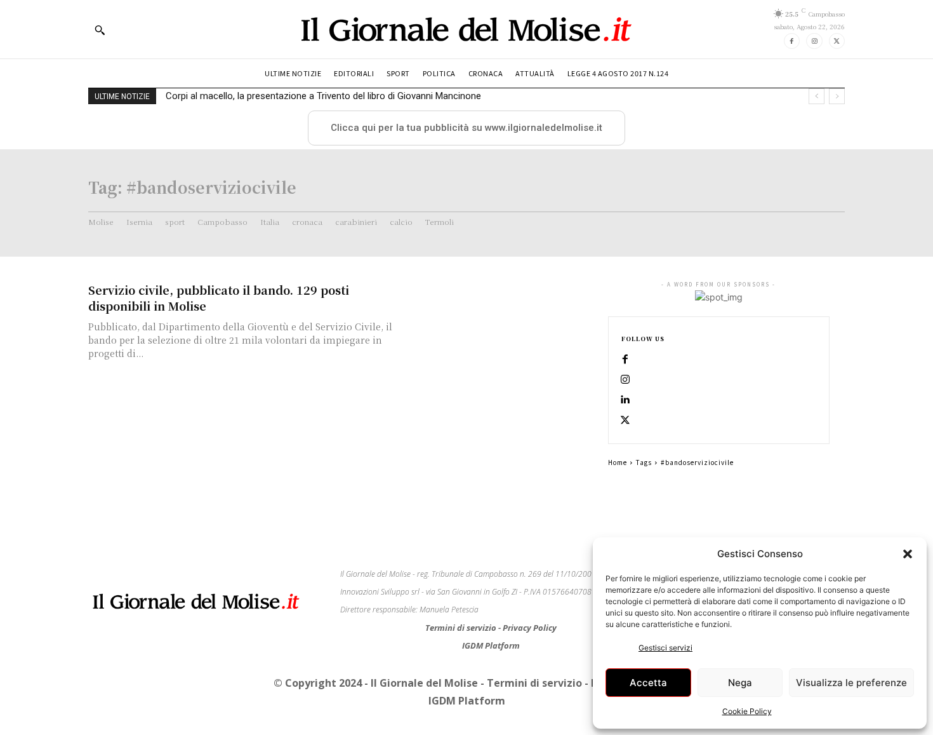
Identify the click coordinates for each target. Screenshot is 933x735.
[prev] (816, 96)
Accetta (648, 683)
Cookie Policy (747, 711)
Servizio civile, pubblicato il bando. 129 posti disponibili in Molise (218, 297)
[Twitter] (837, 41)
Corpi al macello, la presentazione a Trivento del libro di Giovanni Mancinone (323, 96)
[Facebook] (792, 41)
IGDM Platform (491, 645)
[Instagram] (814, 41)
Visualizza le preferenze (851, 683)
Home (617, 462)
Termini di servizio (461, 627)
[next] (837, 96)
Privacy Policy (530, 627)
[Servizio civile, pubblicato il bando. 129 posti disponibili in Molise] (504, 326)
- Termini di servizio (532, 683)
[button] (907, 554)
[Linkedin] (625, 400)
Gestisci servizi (665, 647)
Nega (740, 683)
